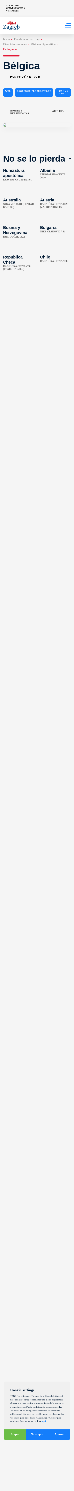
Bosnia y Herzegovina (19, 112)
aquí (44, 1421)
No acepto (37, 1434)
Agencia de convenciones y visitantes (15, 8)
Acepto (15, 1434)
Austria (58, 111)
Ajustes (59, 1434)
